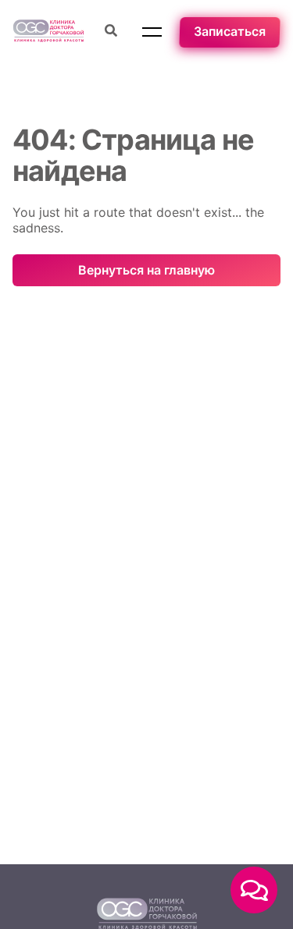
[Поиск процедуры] (111, 31)
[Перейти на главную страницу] (48, 32)
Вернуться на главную (146, 270)
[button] (152, 32)
